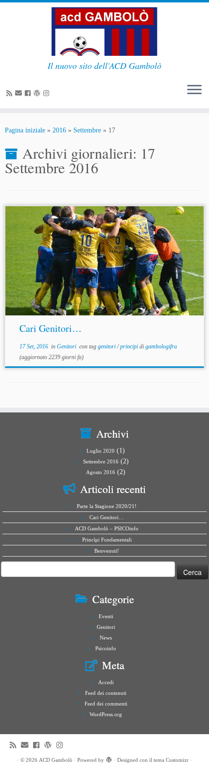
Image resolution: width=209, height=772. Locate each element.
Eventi (106, 616)
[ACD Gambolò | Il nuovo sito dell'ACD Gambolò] (104, 31)
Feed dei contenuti (105, 693)
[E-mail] (20, 93)
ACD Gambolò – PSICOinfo (107, 528)
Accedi (106, 682)
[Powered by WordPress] (108, 758)
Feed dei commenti (106, 703)
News (106, 638)
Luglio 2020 (101, 451)
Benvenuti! (106, 551)
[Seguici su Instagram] (47, 93)
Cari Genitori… (50, 328)
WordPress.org (105, 714)
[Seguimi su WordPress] (38, 93)
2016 (59, 130)
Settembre (87, 130)
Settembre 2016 (101, 461)
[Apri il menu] (194, 90)
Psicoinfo (105, 648)
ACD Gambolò (55, 760)
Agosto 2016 (100, 472)
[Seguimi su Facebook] (29, 93)
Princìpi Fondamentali (107, 539)
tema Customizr (171, 760)
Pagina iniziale (25, 130)
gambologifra (161, 346)
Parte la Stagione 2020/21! (107, 506)
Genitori (67, 346)
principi (129, 346)
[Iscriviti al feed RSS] (10, 93)
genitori (107, 346)
